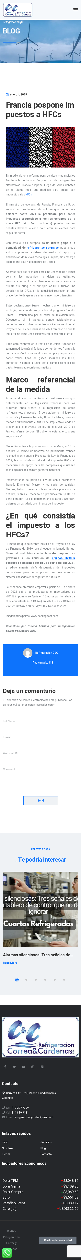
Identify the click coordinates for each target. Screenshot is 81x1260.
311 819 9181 (20, 1113)
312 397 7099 (20, 1108)
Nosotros (7, 1148)
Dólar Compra (13, 1192)
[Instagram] (33, 1067)
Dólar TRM (10, 1180)
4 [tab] (45, 980)
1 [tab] (17, 980)
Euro (6, 1197)
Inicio (5, 1142)
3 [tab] (36, 980)
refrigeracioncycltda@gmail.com (33, 1117)
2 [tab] (26, 980)
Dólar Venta (11, 1186)
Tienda (6, 1154)
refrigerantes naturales (43, 248)
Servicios (46, 1142)
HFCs (29, 195)
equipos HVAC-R (63, 558)
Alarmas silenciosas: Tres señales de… (38, 955)
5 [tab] (55, 980)
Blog (43, 1148)
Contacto (46, 1154)
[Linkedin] (42, 1067)
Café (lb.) (10, 1208)
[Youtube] (23, 1067)
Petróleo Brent (14, 1203)
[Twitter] (14, 1067)
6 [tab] (64, 980)
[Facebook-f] (5, 1067)
